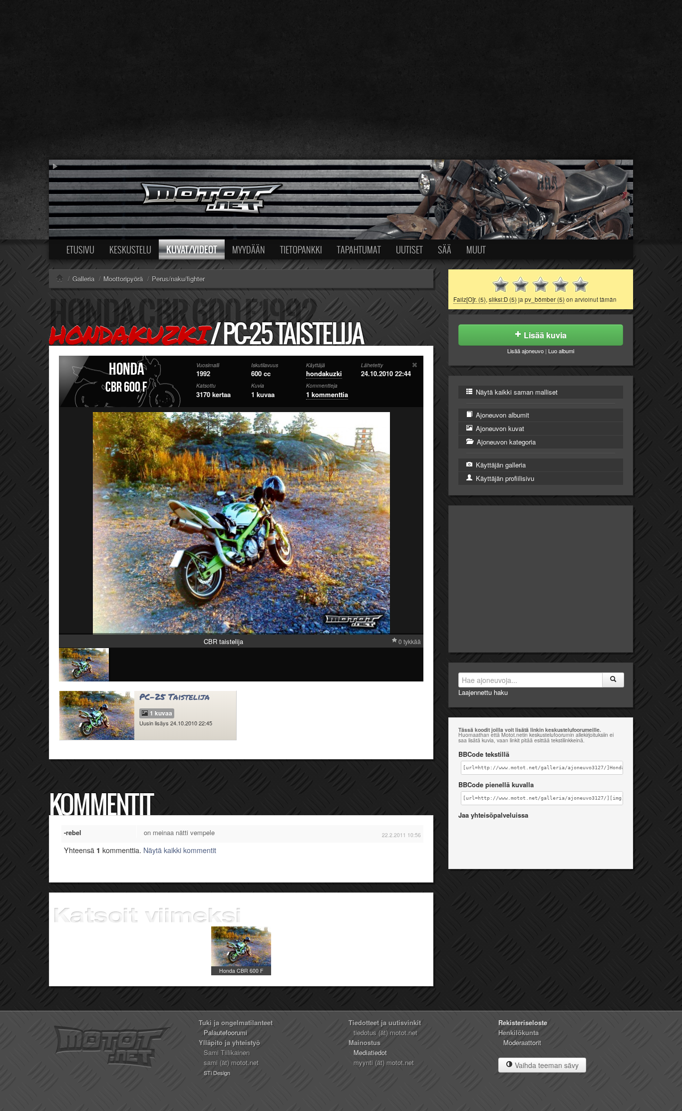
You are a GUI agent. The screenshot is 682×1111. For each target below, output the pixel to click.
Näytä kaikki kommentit (179, 850)
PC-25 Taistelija (174, 696)
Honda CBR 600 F (241, 970)
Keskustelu (130, 249)
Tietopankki (301, 249)
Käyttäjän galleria (500, 464)
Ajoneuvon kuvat (499, 428)
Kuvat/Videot (191, 249)
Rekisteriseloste (522, 1022)
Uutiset (409, 249)
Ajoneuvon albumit (501, 415)
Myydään (248, 249)
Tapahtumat (359, 249)
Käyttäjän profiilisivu (504, 478)
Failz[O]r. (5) (469, 299)
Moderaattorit (522, 1042)
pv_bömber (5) (545, 299)
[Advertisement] (341, 80)
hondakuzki (128, 334)
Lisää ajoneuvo (525, 351)
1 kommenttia (327, 394)
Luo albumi (561, 351)
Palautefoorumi (225, 1032)
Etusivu (80, 249)
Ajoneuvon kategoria (505, 441)
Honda (126, 369)
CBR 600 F (126, 387)
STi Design (217, 1073)
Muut (476, 249)
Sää (444, 249)
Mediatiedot (370, 1052)
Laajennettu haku (483, 692)
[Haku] (613, 679)
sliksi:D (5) (503, 299)
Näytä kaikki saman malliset (516, 392)
